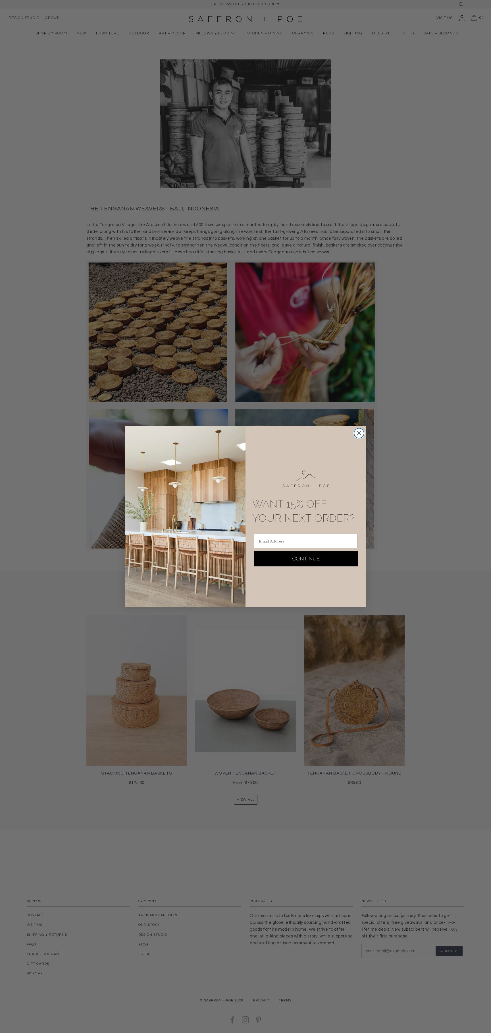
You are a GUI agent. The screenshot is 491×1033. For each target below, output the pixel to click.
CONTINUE (306, 559)
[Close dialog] (359, 433)
